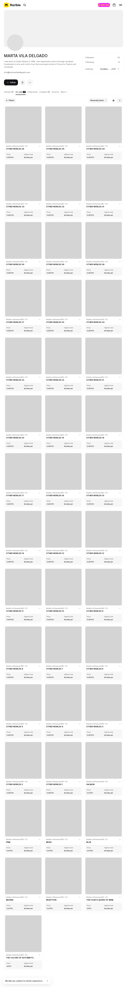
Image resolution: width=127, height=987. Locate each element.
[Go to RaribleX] (104, 5)
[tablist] (64, 92)
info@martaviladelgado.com (17, 72)
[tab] (9, 92)
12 (119, 62)
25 (119, 57)
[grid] (63, 538)
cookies (19, 981)
